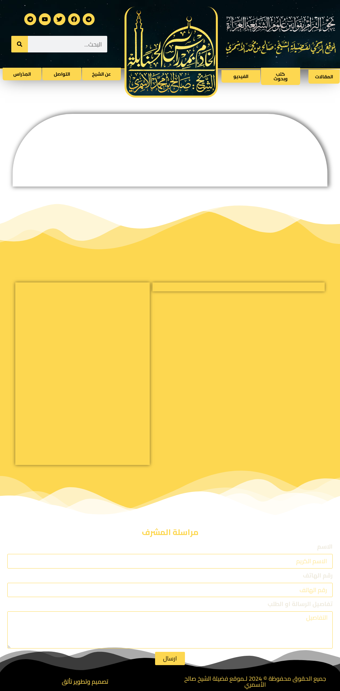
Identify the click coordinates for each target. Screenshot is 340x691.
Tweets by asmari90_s (302, 287)
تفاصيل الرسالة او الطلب (300, 604)
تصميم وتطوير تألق (85, 681)
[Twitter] (59, 19)
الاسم (325, 547)
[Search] (19, 44)
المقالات (324, 76)
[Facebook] (74, 19)
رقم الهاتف (318, 576)
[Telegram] (89, 19)
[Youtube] (45, 19)
